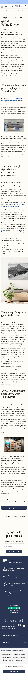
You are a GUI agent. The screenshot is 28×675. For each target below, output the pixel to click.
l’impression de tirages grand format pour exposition (13, 205)
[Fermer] (25, 3)
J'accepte (14, 672)
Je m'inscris (14, 551)
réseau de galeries (21, 427)
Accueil (3, 11)
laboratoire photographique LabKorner (11, 99)
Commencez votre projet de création (14, 507)
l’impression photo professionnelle (11, 232)
